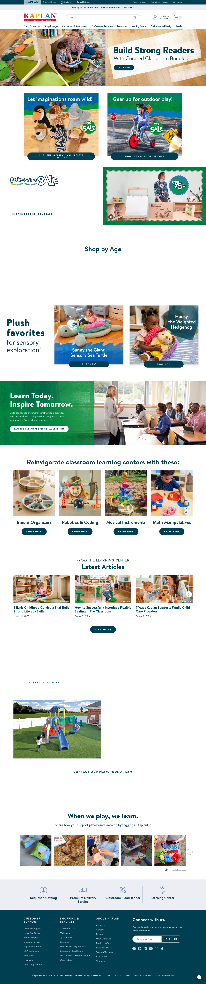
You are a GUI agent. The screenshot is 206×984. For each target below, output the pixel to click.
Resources (122, 26)
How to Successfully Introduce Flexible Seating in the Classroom (103, 609)
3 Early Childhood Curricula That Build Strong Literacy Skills (41, 609)
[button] (161, 17)
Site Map (100, 961)
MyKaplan (65, 932)
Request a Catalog (43, 898)
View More (105, 629)
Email (127, 975)
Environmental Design (161, 26)
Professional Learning (102, 26)
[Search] (135, 17)
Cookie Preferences (164, 975)
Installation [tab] (103, 690)
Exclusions (29, 955)
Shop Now (127, 7)
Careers (100, 929)
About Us (100, 925)
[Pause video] (111, 217)
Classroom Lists (67, 928)
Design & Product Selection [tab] (129, 682)
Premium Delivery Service (85, 899)
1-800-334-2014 (113, 975)
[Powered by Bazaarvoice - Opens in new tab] (175, 870)
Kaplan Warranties (33, 946)
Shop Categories (32, 26)
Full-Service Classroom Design (75, 955)
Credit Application (33, 964)
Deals (179, 26)
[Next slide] (189, 594)
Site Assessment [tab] (83, 682)
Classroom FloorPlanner (122, 898)
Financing (28, 959)
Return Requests (32, 937)
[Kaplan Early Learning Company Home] (40, 17)
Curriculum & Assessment (74, 26)
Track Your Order (32, 932)
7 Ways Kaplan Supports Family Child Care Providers (163, 609)
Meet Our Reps (103, 938)
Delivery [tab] (169, 682)
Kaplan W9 (101, 956)
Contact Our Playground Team (103, 772)
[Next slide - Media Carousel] (190, 852)
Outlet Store (66, 959)
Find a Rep (155, 2)
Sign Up (172, 939)
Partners (100, 934)
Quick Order (177, 2)
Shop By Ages (51, 26)
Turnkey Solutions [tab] (44, 682)
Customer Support (140, 2)
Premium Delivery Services (73, 946)
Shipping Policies (32, 941)
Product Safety (103, 943)
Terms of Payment (105, 952)
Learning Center (139, 26)
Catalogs (165, 2)
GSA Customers (31, 950)
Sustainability (102, 947)
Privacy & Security (142, 975)
